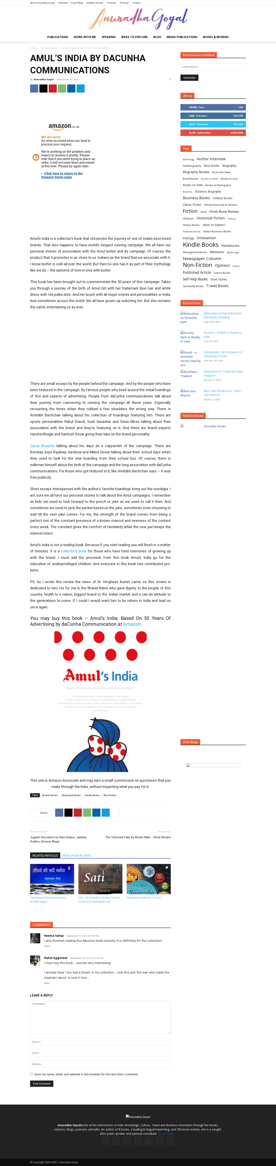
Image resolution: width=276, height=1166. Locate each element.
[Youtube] (171, 1141)
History (232, 218)
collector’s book (73, 551)
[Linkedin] (71, 88)
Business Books (196, 198)
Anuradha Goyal (44, 79)
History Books (191, 225)
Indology (188, 238)
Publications (57, 37)
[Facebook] (34, 88)
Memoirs (217, 252)
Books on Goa (229, 178)
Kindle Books (92, 795)
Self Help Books (195, 279)
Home (33, 48)
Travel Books (217, 286)
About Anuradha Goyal (42, 2)
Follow (238, 115)
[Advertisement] (100, 109)
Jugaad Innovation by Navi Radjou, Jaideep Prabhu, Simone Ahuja (58, 839)
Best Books (211, 165)
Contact (136, 2)
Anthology (188, 159)
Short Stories (219, 279)
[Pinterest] (53, 88)
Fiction (190, 211)
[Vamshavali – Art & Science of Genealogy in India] (190, 358)
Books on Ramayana (218, 185)
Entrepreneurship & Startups (220, 204)
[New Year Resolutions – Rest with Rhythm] (190, 396)
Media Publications (182, 37)
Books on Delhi (209, 178)
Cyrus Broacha (42, 446)
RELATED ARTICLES (45, 855)
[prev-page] (32, 909)
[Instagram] (116, 1141)
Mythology (233, 252)
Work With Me (85, 37)
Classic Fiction (192, 204)
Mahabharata (230, 246)
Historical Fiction (211, 218)
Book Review (190, 178)
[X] (43, 88)
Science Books (222, 273)
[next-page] (39, 909)
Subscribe (237, 132)
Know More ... (167, 1133)
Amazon (132, 624)
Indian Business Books (217, 231)
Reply (47, 946)
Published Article (197, 272)
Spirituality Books (193, 286)
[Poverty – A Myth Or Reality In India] (190, 338)
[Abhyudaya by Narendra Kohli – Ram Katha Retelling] (190, 318)
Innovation (206, 238)
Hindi (203, 212)
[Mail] (138, 1141)
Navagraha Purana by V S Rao (144, 897)
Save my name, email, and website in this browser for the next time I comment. (86, 1074)
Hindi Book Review (224, 211)
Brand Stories (50, 795)
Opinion (222, 265)
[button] (241, 37)
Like (240, 107)
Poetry (236, 266)
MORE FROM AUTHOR (77, 855)
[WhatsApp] (62, 88)
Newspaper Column (202, 258)
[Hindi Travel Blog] (213, 770)
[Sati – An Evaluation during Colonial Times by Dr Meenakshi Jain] (100, 879)
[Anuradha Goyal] (138, 19)
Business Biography (208, 191)
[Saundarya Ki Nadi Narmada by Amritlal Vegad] (52, 879)
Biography (229, 165)
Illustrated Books (71, 795)
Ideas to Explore (134, 37)
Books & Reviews (216, 37)
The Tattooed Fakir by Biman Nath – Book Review (138, 837)
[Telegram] (81, 88)
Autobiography (192, 165)
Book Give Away (221, 172)
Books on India (193, 185)
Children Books (222, 198)
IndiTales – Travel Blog (70, 2)
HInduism (188, 218)
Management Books (195, 252)
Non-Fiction (110, 795)
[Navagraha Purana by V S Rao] (149, 879)
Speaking (109, 37)
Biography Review (196, 172)
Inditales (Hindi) (94, 2)
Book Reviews (49, 48)
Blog (157, 37)
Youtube (111, 2)
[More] (90, 88)
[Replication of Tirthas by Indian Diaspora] (190, 377)
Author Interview (211, 159)
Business (187, 191)
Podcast (124, 2)
